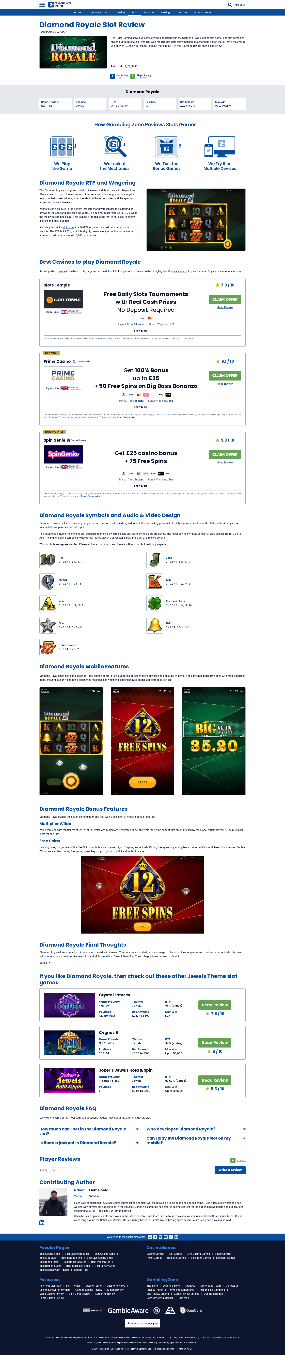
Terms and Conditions (181, 1289)
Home (77, 12)
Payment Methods (50, 1285)
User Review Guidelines (160, 1297)
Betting (165, 12)
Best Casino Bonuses (77, 1253)
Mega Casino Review (51, 1293)
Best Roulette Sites (50, 1265)
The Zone (181, 12)
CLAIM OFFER (225, 299)
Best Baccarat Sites (74, 1261)
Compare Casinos (99, 12)
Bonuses (149, 12)
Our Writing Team (210, 1285)
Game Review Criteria (186, 1293)
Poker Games (154, 1257)
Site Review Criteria (158, 1293)
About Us (240, 4)
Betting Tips (81, 1269)
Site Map (184, 1297)
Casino (120, 12)
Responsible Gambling (212, 1289)
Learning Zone (202, 12)
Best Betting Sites (71, 1257)
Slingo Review (115, 1289)
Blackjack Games (201, 1257)
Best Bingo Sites (48, 1261)
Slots (134, 12)
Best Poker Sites (100, 1261)
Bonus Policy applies (126, 417)
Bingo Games (223, 1253)
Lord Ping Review (105, 1293)
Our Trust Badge (213, 1293)
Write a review (230, 1170)
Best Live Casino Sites (100, 1257)
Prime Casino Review (51, 1297)
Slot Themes (73, 1285)
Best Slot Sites (47, 1257)
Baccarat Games (225, 1257)
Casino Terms (94, 1285)
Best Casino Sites (49, 1253)
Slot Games (175, 1253)
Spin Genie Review (79, 1293)
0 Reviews (141, 78)
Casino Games (155, 1253)
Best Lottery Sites (105, 1265)
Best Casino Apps (105, 1253)
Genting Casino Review (88, 1289)
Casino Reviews (116, 1285)
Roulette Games (176, 1257)
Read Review (225, 307)
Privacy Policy (155, 1289)
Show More (140, 330)
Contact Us (232, 1285)
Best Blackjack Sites (78, 1265)
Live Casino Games (198, 1253)
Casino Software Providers (54, 1289)
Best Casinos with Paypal (54, 1269)
